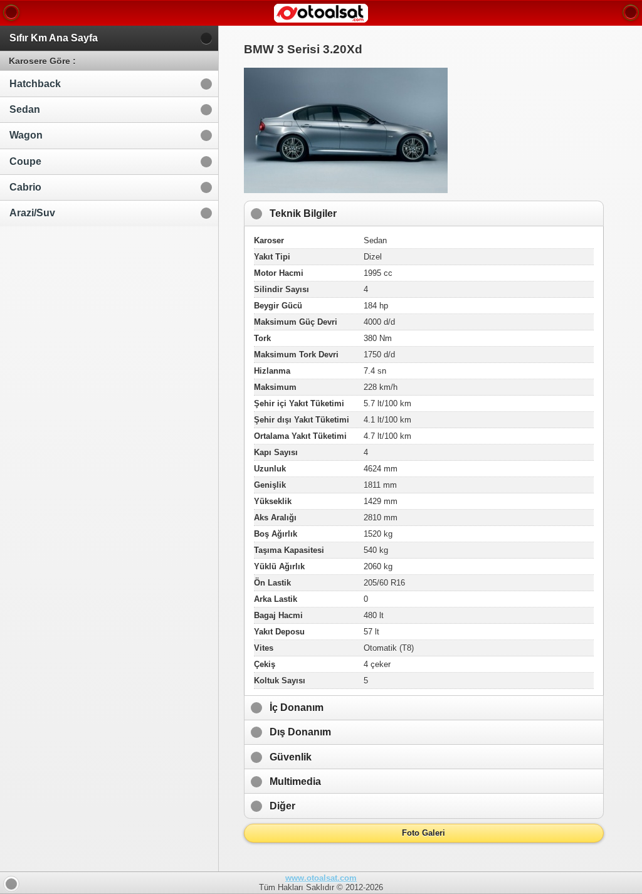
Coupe (25, 161)
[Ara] (631, 12)
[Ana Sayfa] (11, 12)
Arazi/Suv (32, 213)
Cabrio (25, 187)
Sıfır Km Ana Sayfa (53, 38)
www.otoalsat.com (321, 878)
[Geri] (11, 884)
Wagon (26, 135)
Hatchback (35, 83)
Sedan (24, 109)
